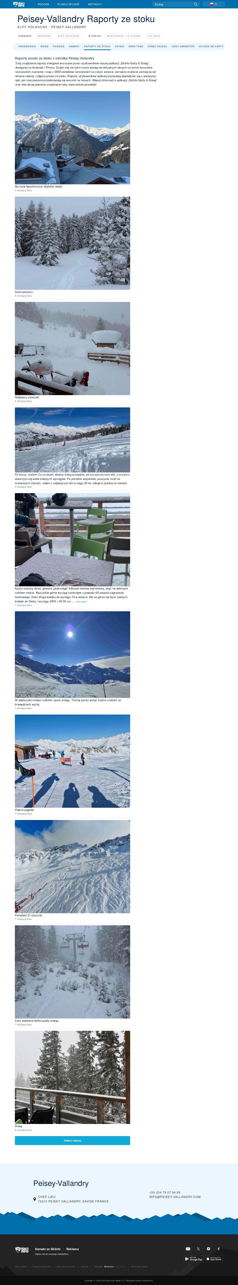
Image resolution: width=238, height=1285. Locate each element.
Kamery (74, 46)
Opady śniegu (157, 46)
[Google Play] (194, 1258)
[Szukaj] (196, 4)
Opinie (119, 46)
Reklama (72, 1249)
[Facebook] (219, 1249)
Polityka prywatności (42, 1266)
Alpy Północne (69, 35)
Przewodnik (27, 46)
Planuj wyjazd (68, 4)
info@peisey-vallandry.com (175, 1197)
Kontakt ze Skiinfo (48, 1249)
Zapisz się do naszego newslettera (52, 1253)
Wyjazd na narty (211, 46)
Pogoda (43, 4)
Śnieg (45, 46)
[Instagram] (209, 1249)
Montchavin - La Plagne (124, 35)
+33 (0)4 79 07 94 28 (164, 1192)
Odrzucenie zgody (139, 1266)
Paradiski (44, 35)
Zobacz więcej (72, 1140)
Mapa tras (136, 46)
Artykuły (95, 4)
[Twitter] (198, 1249)
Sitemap (84, 1266)
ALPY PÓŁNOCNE (32, 27)
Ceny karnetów (183, 46)
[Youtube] (188, 1249)
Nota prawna (21, 1266)
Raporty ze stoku (97, 46)
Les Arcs (154, 35)
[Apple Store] (214, 1258)
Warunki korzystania (66, 1266)
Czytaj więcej (81, 601)
